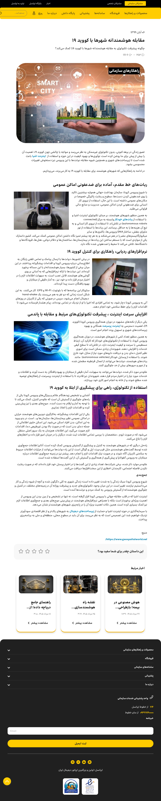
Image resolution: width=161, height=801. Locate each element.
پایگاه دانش (68, 13)
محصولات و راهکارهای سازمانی (138, 650)
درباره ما (52, 13)
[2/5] (40, 552)
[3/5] (34, 552)
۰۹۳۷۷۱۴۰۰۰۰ (146, 713)
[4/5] (27, 552)
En (40, 13)
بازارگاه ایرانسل (35, 3)
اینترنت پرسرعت (111, 326)
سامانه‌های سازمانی (143, 667)
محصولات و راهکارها (135, 13)
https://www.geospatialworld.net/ (126, 539)
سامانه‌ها (99, 13)
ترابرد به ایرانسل (17, 3)
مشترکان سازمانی (135, 3)
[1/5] (47, 552)
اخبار (48, 3)
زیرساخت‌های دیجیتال (81, 511)
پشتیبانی (85, 13)
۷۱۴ (151, 707)
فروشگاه (115, 13)
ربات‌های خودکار (124, 219)
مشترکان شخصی (114, 3)
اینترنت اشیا (39, 156)
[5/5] (21, 552)
